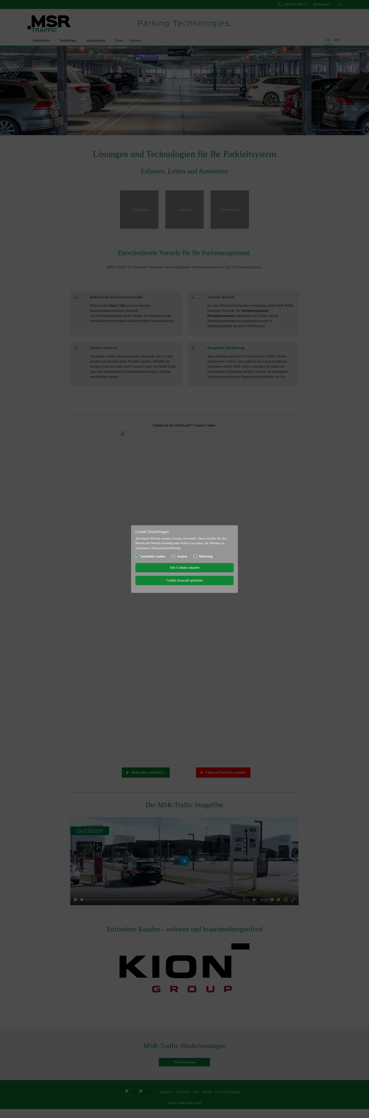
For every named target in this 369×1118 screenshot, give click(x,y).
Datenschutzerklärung (166, 548)
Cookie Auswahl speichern (184, 580)
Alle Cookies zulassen (184, 567)
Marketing (206, 556)
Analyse (182, 556)
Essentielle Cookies (153, 556)
